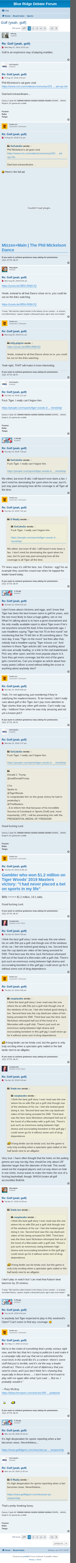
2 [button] (33, 28)
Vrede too (15, 1088)
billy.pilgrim (17, 343)
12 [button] (52, 28)
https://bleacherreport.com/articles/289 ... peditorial (31, 1392)
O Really (15, 519)
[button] (24, 28)
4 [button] (41, 28)
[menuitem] (5, 11)
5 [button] (44, 28)
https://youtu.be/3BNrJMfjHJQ (19, 285)
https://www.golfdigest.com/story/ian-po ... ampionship (33, 1449)
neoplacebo (16, 998)
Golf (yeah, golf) (13, 23)
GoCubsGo (16, 146)
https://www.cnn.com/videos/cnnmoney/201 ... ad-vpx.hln (35, 86)
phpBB (26, 1556)
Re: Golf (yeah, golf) (16, 43)
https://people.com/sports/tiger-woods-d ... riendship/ (32, 407)
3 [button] (37, 28)
